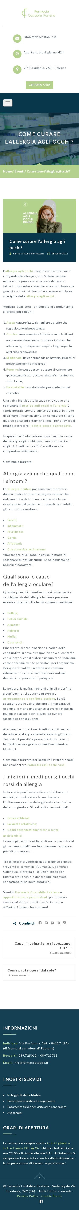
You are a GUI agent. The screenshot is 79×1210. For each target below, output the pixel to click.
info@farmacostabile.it (40, 37)
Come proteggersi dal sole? (31, 970)
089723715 (49, 1055)
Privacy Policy (27, 1196)
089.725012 (28, 1055)
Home (7, 171)
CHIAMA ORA (39, 84)
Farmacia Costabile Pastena (28, 253)
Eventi (19, 171)
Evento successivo (19, 975)
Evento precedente (62, 952)
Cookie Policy (51, 1196)
